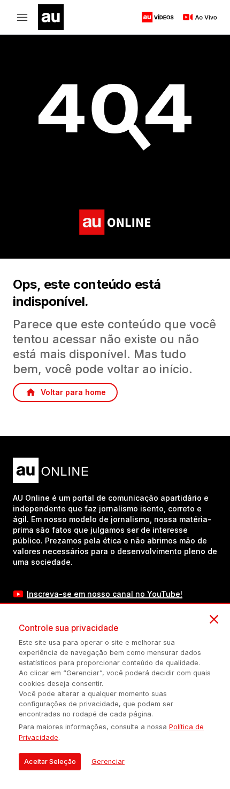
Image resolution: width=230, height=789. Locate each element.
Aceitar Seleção (50, 762)
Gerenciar (108, 762)
